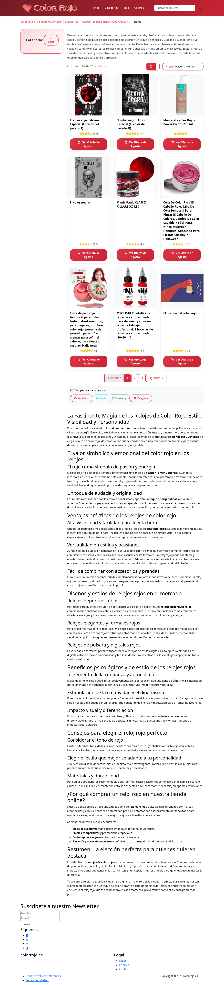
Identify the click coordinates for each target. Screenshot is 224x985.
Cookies (124, 965)
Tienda (95, 8)
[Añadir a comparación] (105, 85)
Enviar (26, 924)
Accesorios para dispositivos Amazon (105, 21)
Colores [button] (139, 8)
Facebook (83, 398)
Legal (122, 960)
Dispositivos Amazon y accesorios (57, 21)
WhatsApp (121, 398)
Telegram (142, 398)
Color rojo (26, 21)
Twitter (103, 398)
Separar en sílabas (37, 980)
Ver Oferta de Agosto (91, 144)
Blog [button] (126, 8)
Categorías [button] (111, 8)
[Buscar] (200, 8)
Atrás (51, 41)
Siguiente (155, 378)
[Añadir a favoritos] (105, 79)
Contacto (125, 969)
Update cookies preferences (43, 976)
